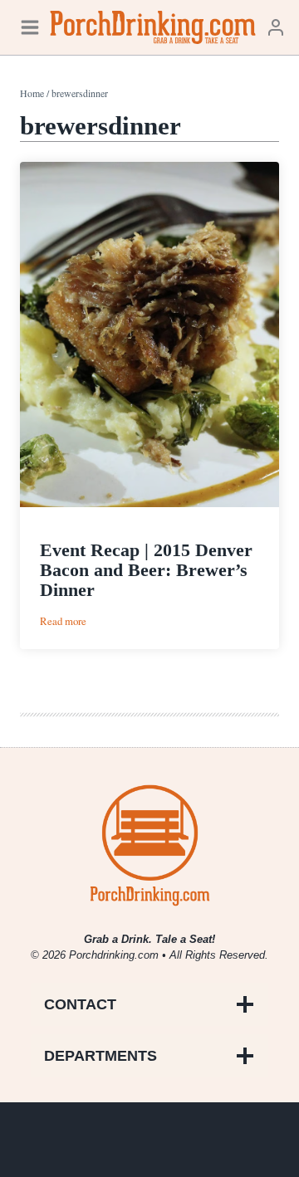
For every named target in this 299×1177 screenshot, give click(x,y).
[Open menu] (30, 27)
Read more (63, 621)
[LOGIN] (276, 27)
